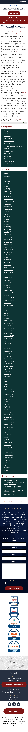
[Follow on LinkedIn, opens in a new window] (18, 704)
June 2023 (6, 183)
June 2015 (6, 374)
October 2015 (7, 364)
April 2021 (6, 224)
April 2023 (6, 189)
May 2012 (6, 468)
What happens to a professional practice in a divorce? (12, 487)
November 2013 (8, 422)
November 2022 (8, 201)
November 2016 (8, 331)
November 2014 (8, 391)
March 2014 (7, 412)
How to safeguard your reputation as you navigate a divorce (14, 483)
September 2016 (8, 336)
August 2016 (7, 338)
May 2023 (6, 186)
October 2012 (7, 455)
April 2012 (6, 470)
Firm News (7, 156)
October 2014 (7, 394)
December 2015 (8, 358)
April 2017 (6, 318)
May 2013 (6, 437)
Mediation (6, 159)
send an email (19, 515)
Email (14, 548)
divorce (17, 51)
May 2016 (6, 346)
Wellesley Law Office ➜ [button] (14, 684)
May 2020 (6, 234)
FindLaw (14, 725)
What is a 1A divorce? (9, 494)
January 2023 (7, 196)
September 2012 (8, 457)
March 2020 (7, 237)
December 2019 (8, 244)
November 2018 (8, 270)
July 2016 (6, 341)
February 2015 (7, 384)
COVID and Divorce (9, 141)
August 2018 (7, 277)
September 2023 (8, 176)
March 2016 (7, 351)
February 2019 (7, 262)
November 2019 (8, 247)
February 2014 (7, 414)
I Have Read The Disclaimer (15, 583)
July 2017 (6, 310)
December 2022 (8, 199)
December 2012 (8, 450)
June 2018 (6, 282)
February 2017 (7, 323)
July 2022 (6, 211)
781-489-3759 (14, 13)
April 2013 (6, 440)
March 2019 (7, 260)
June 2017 (6, 313)
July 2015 (6, 371)
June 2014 (6, 404)
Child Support (7, 138)
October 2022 (7, 204)
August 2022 (7, 209)
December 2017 (8, 298)
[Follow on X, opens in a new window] (14, 704)
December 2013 (8, 419)
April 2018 (6, 287)
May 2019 (6, 257)
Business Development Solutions (13, 723)
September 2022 (8, 206)
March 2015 (7, 381)
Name (14, 540)
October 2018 (7, 272)
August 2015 (7, 369)
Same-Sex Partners (9, 164)
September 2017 (8, 305)
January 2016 (7, 356)
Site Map (12, 721)
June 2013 (6, 435)
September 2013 (8, 427)
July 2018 (6, 280)
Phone (14, 554)
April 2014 (6, 409)
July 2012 (6, 462)
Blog (5, 133)
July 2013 (6, 432)
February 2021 (7, 229)
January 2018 (7, 295)
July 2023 (6, 181)
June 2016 (6, 343)
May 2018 (6, 285)
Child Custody (7, 136)
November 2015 (8, 361)
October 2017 (7, 303)
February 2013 (7, 445)
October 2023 (7, 173)
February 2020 (8, 239)
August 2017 (7, 308)
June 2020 (6, 232)
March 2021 (7, 227)
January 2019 (7, 265)
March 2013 (7, 442)
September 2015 (8, 366)
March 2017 (7, 320)
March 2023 (7, 191)
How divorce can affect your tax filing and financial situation (14, 491)
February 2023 (7, 194)
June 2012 (6, 465)
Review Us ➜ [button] (14, 711)
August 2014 (7, 399)
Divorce (14, 33)
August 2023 (7, 178)
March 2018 (7, 290)
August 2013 (7, 430)
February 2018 (7, 293)
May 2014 (6, 407)
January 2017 (7, 326)
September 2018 (8, 275)
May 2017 (6, 315)
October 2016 (7, 333)
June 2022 (6, 214)
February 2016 (7, 353)
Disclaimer (14, 581)
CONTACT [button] (22, 2)
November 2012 (8, 452)
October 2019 (7, 249)
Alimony (6, 131)
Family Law (7, 148)
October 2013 (7, 424)
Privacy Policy (20, 721)
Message (14, 562)
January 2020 (7, 242)
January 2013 (7, 447)
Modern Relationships (20, 119)
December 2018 (8, 267)
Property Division (8, 161)
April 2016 (6, 348)
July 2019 (6, 255)
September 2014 (8, 397)
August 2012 (7, 460)
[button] (4, 2)
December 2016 (8, 328)
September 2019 (8, 252)
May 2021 (6, 222)
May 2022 (6, 217)
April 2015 (6, 379)
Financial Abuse (8, 153)
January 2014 (7, 417)
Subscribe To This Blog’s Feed (14, 501)
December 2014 (8, 389)
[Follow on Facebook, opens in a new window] (9, 704)
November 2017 (8, 300)
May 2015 (6, 376)
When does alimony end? (11, 480)
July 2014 (6, 402)
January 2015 (7, 386)
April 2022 (6, 219)
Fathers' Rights (8, 151)
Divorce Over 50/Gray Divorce (12, 146)
